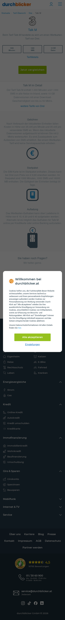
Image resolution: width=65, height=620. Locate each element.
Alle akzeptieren (32, 337)
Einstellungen (32, 344)
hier (19, 328)
